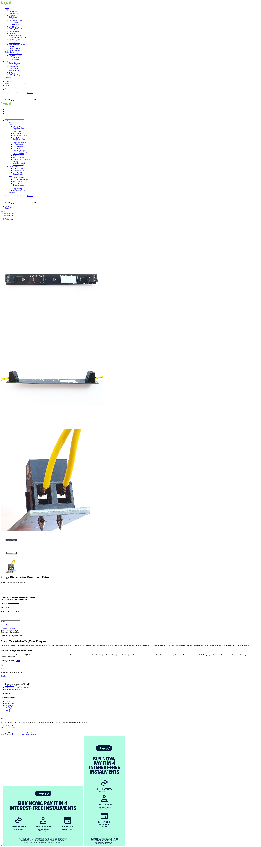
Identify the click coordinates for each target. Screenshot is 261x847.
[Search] (25, 83)
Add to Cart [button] (4, 621)
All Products (9, 219)
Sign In (3, 676)
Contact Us (8, 81)
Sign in (7, 85)
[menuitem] (7, 8)
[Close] (1, 117)
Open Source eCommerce (29, 735)
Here (18, 661)
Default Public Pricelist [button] (8, 214)
